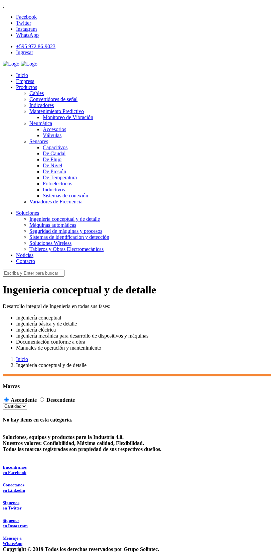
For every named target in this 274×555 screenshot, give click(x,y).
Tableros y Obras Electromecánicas (66, 249)
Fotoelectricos (57, 183)
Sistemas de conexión (65, 195)
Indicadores (41, 105)
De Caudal (54, 153)
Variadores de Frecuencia (56, 201)
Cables (36, 93)
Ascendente (24, 400)
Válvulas (52, 135)
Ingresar (24, 52)
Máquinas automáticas (52, 225)
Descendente (60, 400)
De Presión (54, 171)
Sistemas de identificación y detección (69, 237)
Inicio (22, 359)
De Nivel (52, 165)
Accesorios (54, 129)
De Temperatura (60, 177)
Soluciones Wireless (50, 243)
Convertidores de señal (53, 99)
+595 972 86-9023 (35, 46)
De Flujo (52, 159)
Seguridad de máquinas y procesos (65, 231)
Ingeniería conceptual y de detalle (64, 219)
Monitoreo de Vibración (68, 117)
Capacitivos (55, 147)
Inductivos (54, 189)
